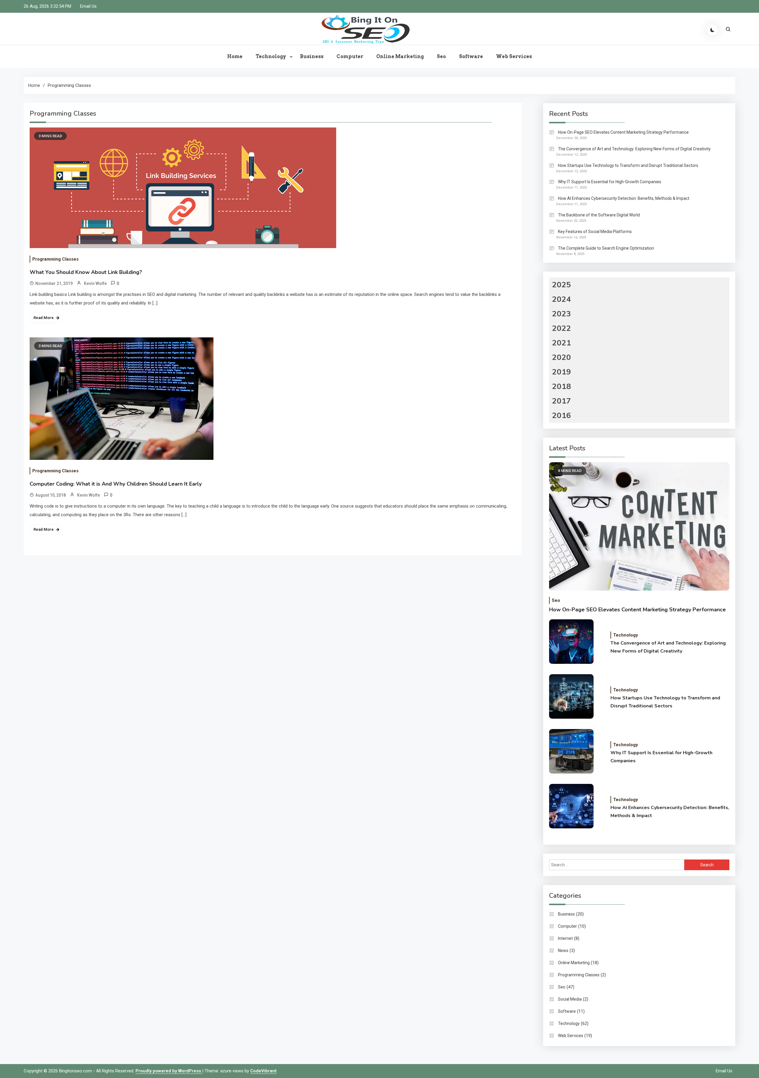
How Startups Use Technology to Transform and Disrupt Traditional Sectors (628, 165)
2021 (561, 343)
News (563, 950)
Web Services (514, 56)
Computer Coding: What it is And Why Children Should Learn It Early (116, 483)
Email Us (88, 6)
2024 (561, 299)
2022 (561, 328)
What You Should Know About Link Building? (86, 272)
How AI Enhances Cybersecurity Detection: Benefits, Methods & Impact (623, 198)
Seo (441, 56)
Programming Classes (55, 259)
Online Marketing (400, 56)
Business (311, 56)
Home (235, 56)
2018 (561, 386)
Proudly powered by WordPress (168, 1071)
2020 (561, 357)
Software (471, 56)
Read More (44, 317)
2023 (561, 314)
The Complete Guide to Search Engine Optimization (606, 248)
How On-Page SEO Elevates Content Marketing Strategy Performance (623, 132)
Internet (565, 938)
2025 (561, 285)
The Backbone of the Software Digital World (599, 215)
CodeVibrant (263, 1071)
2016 (561, 415)
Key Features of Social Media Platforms (595, 231)
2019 (561, 372)
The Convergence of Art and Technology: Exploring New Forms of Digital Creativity (634, 148)
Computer (350, 56)
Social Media (570, 999)
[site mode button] (712, 30)
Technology (271, 56)
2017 (561, 401)
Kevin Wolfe (95, 283)
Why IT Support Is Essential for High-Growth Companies (609, 181)
